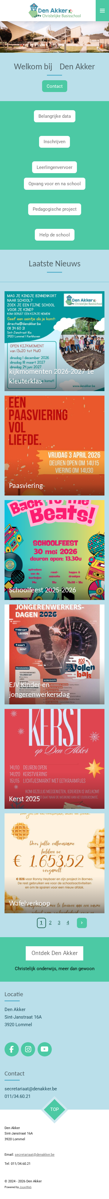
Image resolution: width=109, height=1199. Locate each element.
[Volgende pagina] (82, 923)
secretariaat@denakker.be (34, 1155)
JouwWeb (25, 1187)
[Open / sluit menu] (102, 10)
